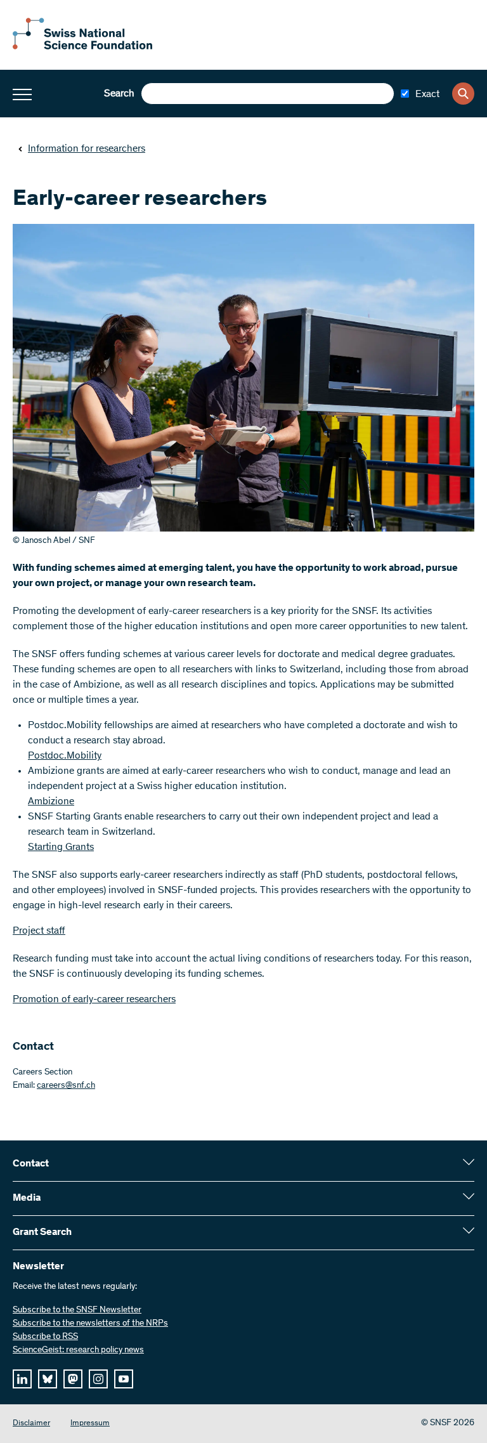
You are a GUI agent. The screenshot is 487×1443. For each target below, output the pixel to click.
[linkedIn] (22, 1378)
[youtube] (123, 1378)
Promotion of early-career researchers (94, 1000)
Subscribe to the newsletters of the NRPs (90, 1323)
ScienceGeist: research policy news (78, 1350)
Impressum (90, 1424)
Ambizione (51, 802)
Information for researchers (86, 149)
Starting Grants (61, 847)
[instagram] (98, 1378)
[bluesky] (47, 1378)
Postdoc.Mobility (64, 756)
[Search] (463, 93)
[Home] (82, 47)
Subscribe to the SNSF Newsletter (77, 1310)
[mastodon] (72, 1378)
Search (119, 94)
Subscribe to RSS (45, 1337)
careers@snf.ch (66, 1085)
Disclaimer (31, 1424)
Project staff (39, 931)
